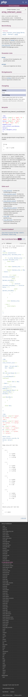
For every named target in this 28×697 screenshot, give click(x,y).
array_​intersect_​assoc (8, 562)
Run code (4, 134)
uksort (4, 672)
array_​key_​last (6, 574)
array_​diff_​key (6, 543)
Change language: (11, 9)
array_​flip (5, 558)
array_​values (5, 624)
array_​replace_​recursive (8, 598)
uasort (4, 670)
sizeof (4, 667)
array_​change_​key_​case (8, 531)
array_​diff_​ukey (6, 546)
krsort (4, 646)
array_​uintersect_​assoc (8, 617)
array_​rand (5, 593)
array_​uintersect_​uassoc (8, 618)
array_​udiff (5, 610)
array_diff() (6, 216)
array (18, 32)
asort (4, 630)
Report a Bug (12, 234)
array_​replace (6, 596)
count (4, 634)
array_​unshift (6, 622)
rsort (4, 663)
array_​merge (5, 581)
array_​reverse (6, 600)
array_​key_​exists (6, 570)
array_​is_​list (5, 569)
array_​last (5, 577)
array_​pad (5, 586)
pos (3, 656)
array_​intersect (6, 560)
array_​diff (5, 540)
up (2, 243)
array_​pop (5, 588)
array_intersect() (6, 45)
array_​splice (5, 606)
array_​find (5, 553)
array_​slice (5, 605)
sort (3, 668)
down (4, 243)
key (3, 643)
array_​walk (5, 625)
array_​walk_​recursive (7, 627)
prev (4, 658)
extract (4, 639)
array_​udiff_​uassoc (7, 613)
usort (4, 673)
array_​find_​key (6, 555)
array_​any (5, 529)
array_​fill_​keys (6, 550)
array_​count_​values (7, 538)
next (4, 655)
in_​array (4, 641)
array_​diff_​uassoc (7, 545)
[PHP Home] (4, 2)
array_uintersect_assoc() (9, 194)
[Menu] (26, 2)
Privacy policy (18, 695)
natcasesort (5, 651)
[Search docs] (23, 2)
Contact (12, 691)
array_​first (5, 557)
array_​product (6, 589)
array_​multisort (6, 584)
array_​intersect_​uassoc (8, 565)
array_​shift (5, 603)
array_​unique (6, 620)
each (4, 677)
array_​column (6, 534)
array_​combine (6, 536)
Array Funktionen (7, 523)
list (3, 649)
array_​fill (5, 548)
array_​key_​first (6, 572)
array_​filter (5, 552)
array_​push (5, 591)
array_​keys (5, 576)
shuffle (4, 665)
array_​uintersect (6, 615)
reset (4, 661)
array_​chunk (5, 533)
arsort (4, 629)
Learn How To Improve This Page (10, 232)
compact (5, 632)
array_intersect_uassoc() (9, 201)
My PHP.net (5, 691)
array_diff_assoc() (7, 220)
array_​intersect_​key (7, 564)
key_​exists (5, 644)
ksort (4, 648)
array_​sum (5, 608)
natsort (4, 653)
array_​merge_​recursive (8, 582)
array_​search (5, 601)
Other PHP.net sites (7, 695)
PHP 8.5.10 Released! (14, 5)
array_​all (5, 528)
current (4, 636)
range (4, 660)
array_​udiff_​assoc (7, 612)
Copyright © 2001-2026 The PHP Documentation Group (11, 686)
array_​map (5, 579)
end (3, 637)
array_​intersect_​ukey (7, 567)
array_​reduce (6, 594)
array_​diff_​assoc (6, 541)
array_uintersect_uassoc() (10, 208)
